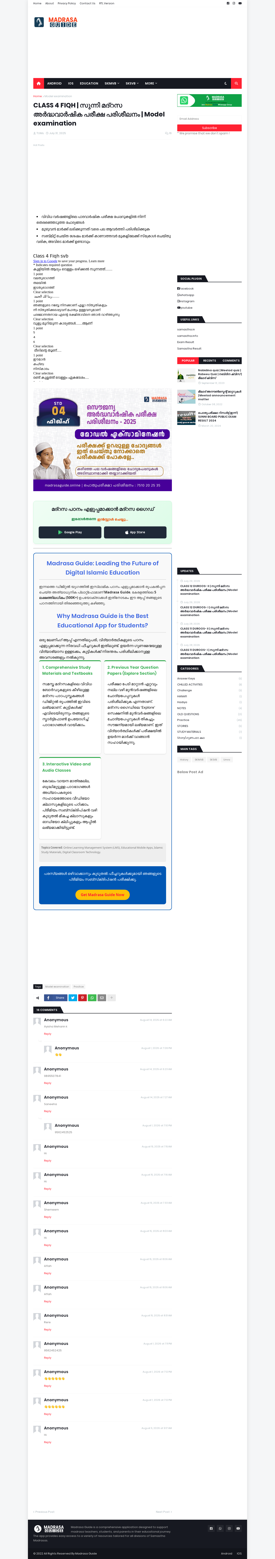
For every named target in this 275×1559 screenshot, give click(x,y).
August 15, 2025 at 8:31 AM (156, 1315)
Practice (79, 986)
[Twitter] (73, 997)
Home (37, 3)
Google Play (73, 532)
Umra (226, 759)
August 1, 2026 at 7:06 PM (156, 1048)
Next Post (163, 1512)
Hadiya (209, 702)
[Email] (102, 997)
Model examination (58, 96)
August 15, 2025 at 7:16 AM (156, 1174)
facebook (187, 289)
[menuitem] (38, 83)
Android (226, 1553)
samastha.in (186, 329)
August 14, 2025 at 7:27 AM (156, 1097)
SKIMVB (199, 759)
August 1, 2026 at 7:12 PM (157, 1372)
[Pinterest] (82, 997)
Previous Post (45, 1512)
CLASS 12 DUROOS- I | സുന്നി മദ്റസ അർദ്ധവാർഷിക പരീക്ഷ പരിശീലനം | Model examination (209, 611)
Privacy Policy (67, 3)
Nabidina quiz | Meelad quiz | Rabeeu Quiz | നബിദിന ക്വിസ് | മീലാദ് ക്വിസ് (220, 374)
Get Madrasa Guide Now (102, 894)
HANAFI (209, 696)
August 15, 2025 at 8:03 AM (156, 1231)
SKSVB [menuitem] (131, 83)
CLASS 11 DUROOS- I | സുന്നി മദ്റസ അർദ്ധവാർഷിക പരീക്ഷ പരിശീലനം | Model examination (209, 654)
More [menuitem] (149, 83)
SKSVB (213, 759)
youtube (186, 308)
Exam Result (185, 342)
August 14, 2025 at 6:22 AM (156, 1020)
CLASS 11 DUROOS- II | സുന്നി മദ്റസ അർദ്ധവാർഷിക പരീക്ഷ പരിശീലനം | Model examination (209, 632)
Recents (209, 361)
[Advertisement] (163, 42)
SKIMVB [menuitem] (110, 83)
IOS (239, 1553)
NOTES (209, 708)
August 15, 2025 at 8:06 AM (156, 1259)
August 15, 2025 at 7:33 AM (156, 1203)
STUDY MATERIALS (209, 732)
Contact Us (87, 3)
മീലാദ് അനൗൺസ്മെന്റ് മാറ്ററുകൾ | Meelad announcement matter (219, 395)
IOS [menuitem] (70, 83)
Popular (188, 361)
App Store (137, 532)
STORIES (209, 726)
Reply (47, 1034)
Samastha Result (189, 348)
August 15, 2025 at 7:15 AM (157, 1146)
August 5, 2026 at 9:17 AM (157, 1428)
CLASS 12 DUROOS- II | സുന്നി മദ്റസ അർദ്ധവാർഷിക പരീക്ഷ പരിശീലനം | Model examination (209, 590)
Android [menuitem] (54, 83)
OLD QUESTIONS (209, 714)
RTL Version (106, 3)
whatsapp (187, 295)
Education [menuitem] (89, 83)
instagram (187, 301)
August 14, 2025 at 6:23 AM (156, 1069)
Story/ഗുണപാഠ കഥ (209, 738)
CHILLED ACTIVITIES (209, 684)
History (184, 759)
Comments (231, 361)
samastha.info (187, 336)
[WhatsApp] (92, 997)
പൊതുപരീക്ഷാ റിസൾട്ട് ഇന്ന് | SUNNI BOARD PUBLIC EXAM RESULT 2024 (218, 417)
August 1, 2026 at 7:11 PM (158, 1343)
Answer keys (209, 678)
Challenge (209, 690)
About (49, 3)
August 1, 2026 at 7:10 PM (157, 1125)
